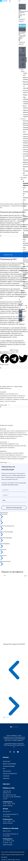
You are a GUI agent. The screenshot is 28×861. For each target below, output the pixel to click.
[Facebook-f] (10, 752)
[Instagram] (14, 752)
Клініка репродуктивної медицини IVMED (12, 204)
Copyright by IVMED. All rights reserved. (10, 859)
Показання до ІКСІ (8, 254)
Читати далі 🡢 (4, 405)
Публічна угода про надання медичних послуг (12, 854)
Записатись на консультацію (14, 507)
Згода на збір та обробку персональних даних (12, 852)
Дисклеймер (4, 857)
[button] (4, 359)
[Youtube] (18, 752)
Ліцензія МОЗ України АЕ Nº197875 (14, 644)
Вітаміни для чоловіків (6, 425)
